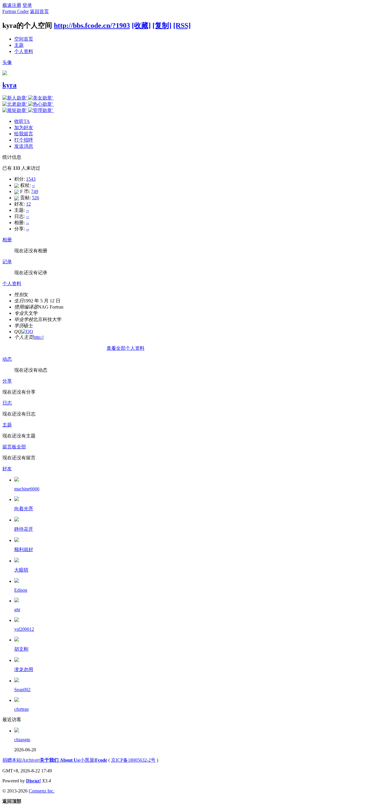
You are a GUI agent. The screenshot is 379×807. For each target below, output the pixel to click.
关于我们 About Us (59, 760)
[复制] (161, 25)
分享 (7, 381)
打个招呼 (23, 139)
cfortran (21, 709)
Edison (20, 590)
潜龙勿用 (23, 669)
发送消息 (23, 146)
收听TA (22, 121)
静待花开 (23, 529)
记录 (7, 261)
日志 (7, 402)
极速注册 (11, 5)
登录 (27, 5)
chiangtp (22, 739)
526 (35, 197)
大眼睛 (21, 569)
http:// (38, 337)
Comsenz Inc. (41, 790)
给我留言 (23, 133)
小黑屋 (87, 760)
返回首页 (39, 11)
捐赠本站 (11, 760)
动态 (7, 359)
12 (28, 203)
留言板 (9, 446)
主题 (19, 45)
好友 (7, 468)
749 (34, 191)
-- (33, 185)
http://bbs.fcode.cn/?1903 (92, 25)
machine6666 (26, 488)
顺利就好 (23, 549)
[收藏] (141, 25)
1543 (31, 179)
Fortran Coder (15, 11)
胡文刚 (21, 649)
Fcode (101, 760)
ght (17, 609)
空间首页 (23, 38)
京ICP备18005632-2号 (133, 760)
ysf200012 (24, 629)
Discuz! (33, 780)
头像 (7, 62)
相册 (7, 239)
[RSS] (182, 25)
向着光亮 (23, 508)
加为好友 (23, 127)
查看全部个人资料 (125, 348)
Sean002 (22, 689)
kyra (9, 85)
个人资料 (23, 51)
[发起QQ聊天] (27, 331)
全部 (21, 446)
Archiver (30, 760)
